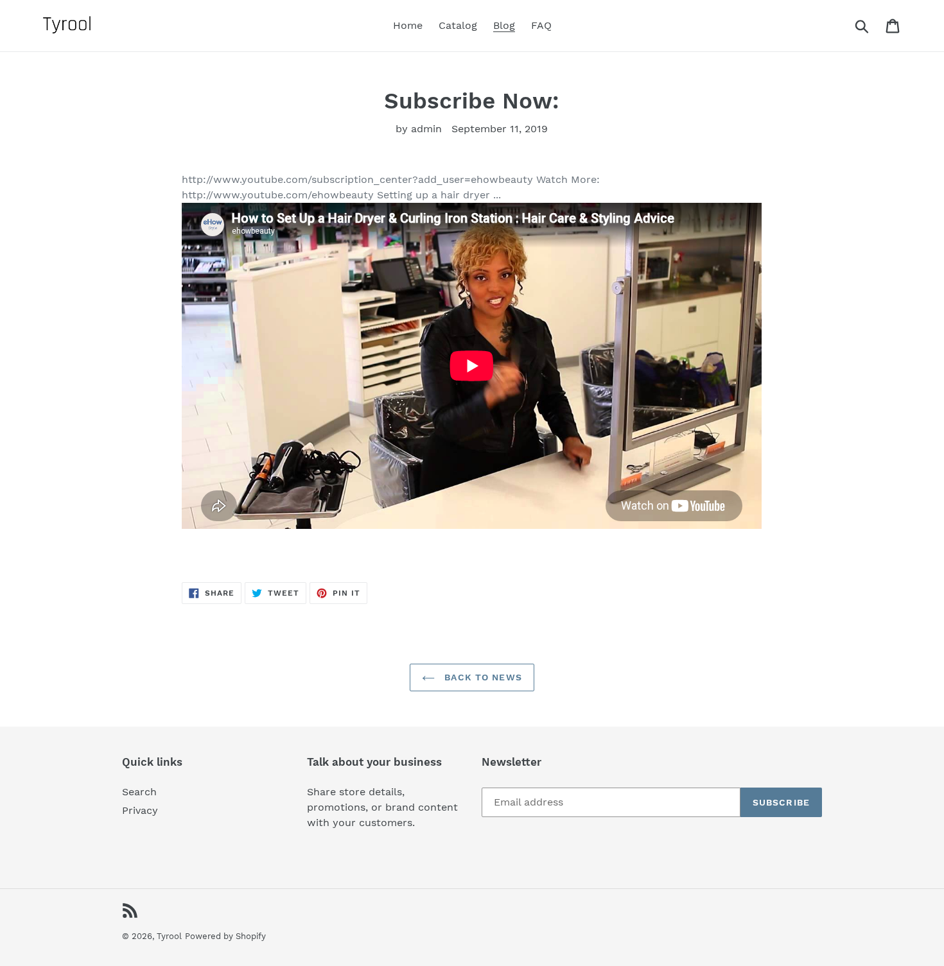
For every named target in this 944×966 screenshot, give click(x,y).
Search (139, 792)
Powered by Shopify (225, 936)
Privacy (140, 810)
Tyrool (169, 936)
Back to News (481, 677)
